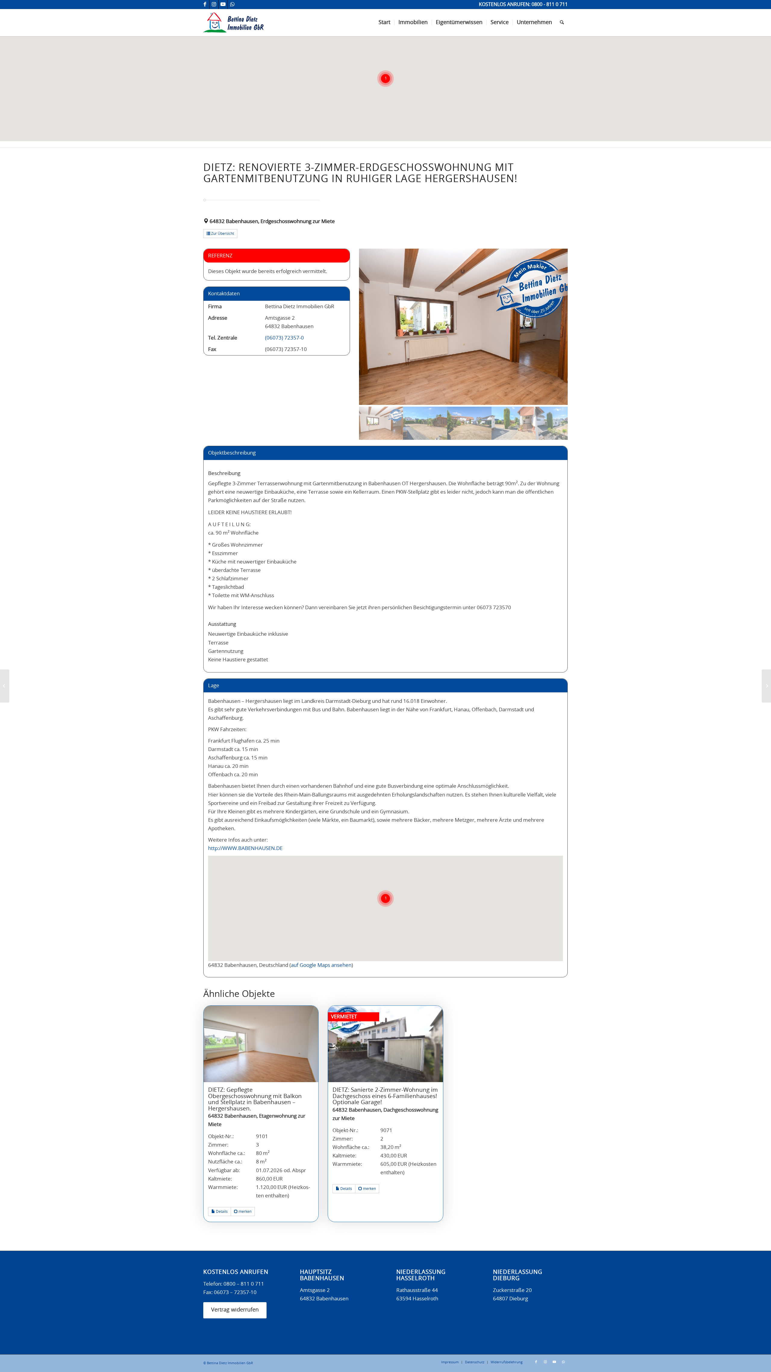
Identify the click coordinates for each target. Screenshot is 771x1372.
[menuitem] (384, 22)
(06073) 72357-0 (284, 337)
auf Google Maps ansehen (321, 965)
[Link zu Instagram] (214, 4)
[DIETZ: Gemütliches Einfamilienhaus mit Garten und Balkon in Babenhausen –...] (766, 686)
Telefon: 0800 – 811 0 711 (233, 1284)
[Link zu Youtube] (223, 4)
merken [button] (244, 1211)
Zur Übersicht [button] (222, 233)
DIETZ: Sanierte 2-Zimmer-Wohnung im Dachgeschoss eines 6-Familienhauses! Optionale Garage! (385, 1096)
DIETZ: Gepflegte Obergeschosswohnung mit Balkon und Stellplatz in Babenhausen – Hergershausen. (255, 1099)
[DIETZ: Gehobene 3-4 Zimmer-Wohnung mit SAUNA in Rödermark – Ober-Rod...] (4, 686)
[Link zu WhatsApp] (232, 4)
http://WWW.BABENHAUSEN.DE (245, 848)
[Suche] (562, 22)
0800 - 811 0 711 (550, 4)
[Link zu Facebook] (205, 4)
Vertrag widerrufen (235, 1310)
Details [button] (221, 1211)
